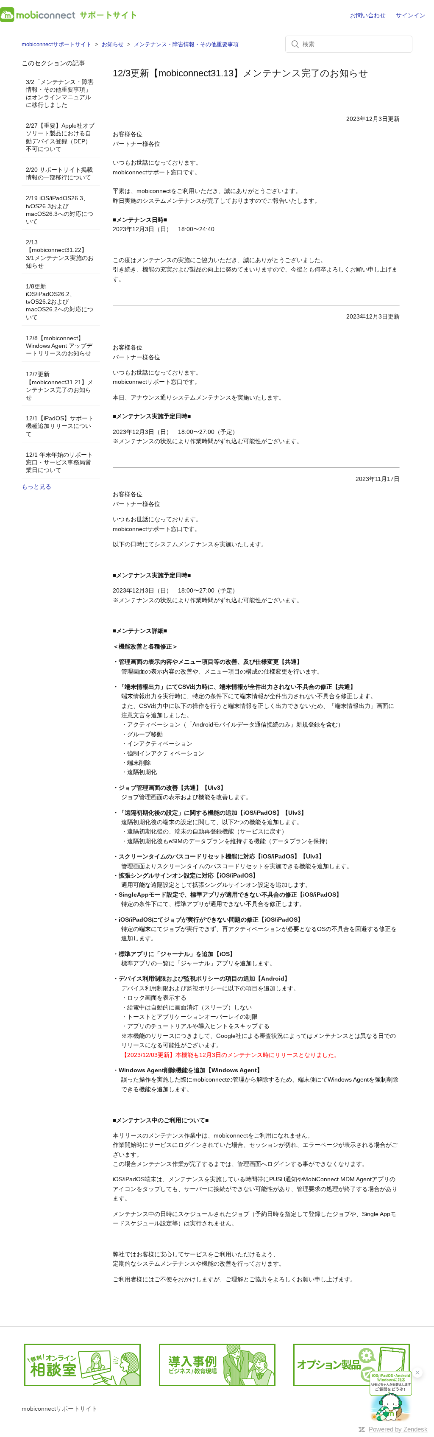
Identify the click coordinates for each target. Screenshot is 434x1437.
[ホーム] (68, 20)
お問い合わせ (368, 15)
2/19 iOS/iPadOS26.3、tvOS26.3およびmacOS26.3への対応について (59, 210)
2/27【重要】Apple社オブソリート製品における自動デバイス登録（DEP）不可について (60, 137)
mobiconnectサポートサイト (57, 44)
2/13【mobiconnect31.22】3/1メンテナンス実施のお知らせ (60, 254)
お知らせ (113, 44)
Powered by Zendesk (398, 1429)
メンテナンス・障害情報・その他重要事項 (186, 44)
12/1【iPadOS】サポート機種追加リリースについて (60, 426)
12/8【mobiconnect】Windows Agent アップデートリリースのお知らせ (59, 346)
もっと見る (36, 486)
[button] (390, 1396)
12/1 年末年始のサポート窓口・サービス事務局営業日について (59, 462)
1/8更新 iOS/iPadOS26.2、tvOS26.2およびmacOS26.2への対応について (59, 302)
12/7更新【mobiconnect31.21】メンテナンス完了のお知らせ (59, 386)
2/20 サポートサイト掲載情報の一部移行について (59, 173)
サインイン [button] (411, 15)
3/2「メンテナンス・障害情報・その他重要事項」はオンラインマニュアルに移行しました (60, 93)
